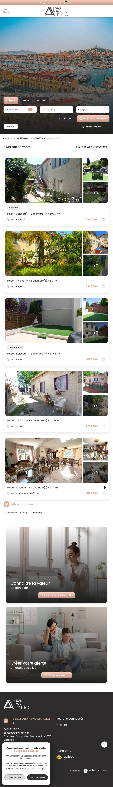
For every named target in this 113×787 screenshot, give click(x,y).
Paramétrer (15, 777)
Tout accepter (37, 777)
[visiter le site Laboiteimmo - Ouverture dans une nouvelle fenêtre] (95, 771)
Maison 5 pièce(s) (32, 487)
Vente (46, 138)
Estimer (41, 100)
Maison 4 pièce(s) (32, 280)
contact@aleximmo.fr (16, 732)
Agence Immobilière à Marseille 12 (21, 138)
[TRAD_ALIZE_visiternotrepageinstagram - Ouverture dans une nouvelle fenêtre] (49, 3)
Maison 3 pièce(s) (33, 214)
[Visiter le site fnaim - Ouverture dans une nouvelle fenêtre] (59, 757)
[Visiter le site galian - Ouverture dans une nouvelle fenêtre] (69, 757)
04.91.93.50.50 (11, 729)
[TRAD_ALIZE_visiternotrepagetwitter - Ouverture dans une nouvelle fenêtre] (44, 3)
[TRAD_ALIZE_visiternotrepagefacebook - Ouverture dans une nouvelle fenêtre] (40, 3)
